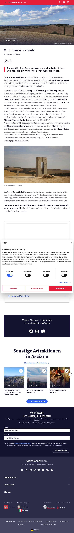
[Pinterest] (38, 470)
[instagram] (37, 331)
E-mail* (6, 435)
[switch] (28, 275)
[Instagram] (31, 470)
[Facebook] (22, 470)
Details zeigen (63, 282)
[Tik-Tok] (35, 470)
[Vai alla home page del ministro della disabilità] (23, 507)
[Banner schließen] (71, 242)
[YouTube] (43, 470)
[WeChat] (47, 470)
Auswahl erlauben (37, 288)
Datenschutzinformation (22, 443)
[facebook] (31, 331)
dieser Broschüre (14, 205)
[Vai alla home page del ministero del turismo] (23, 510)
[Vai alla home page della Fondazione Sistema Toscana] (49, 507)
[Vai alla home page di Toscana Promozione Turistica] (61, 508)
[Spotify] (52, 470)
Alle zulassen (60, 288)
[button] (37, 477)
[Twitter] (26, 470)
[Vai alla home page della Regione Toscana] (9, 507)
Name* (6, 427)
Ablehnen (13, 288)
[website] (43, 331)
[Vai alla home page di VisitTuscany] (18, 2)
